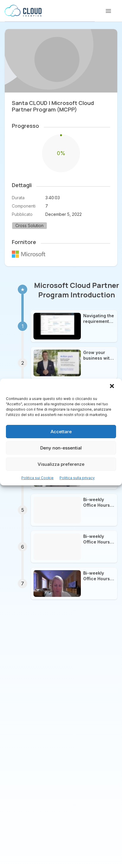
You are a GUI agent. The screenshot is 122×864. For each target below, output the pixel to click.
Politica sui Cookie (37, 478)
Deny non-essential (61, 448)
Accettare (61, 431)
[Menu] (108, 11)
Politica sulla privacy (77, 478)
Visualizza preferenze (61, 464)
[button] (112, 386)
